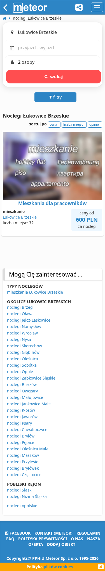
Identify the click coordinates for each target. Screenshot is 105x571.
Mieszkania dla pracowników (52, 203)
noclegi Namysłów (24, 326)
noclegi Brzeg (20, 307)
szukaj (56, 76)
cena (53, 124)
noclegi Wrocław (22, 333)
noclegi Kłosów (21, 410)
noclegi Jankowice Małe (29, 403)
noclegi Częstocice (24, 474)
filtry (57, 97)
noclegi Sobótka (22, 365)
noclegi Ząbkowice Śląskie (31, 378)
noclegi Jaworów (22, 416)
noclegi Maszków (23, 455)
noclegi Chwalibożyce (27, 429)
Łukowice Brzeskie (20, 217)
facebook (19, 533)
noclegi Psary (19, 423)
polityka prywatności (42, 538)
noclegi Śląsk (19, 490)
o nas (77, 538)
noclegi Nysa (19, 339)
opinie (94, 124)
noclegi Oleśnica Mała (27, 448)
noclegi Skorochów (24, 345)
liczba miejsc (73, 124)
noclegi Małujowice (25, 397)
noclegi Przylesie (22, 461)
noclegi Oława (20, 313)
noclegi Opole (20, 371)
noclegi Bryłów (20, 436)
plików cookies (58, 566)
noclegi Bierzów (22, 384)
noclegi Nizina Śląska (27, 496)
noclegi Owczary (22, 391)
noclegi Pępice (20, 442)
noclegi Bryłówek (23, 468)
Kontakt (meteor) (53, 533)
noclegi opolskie (22, 505)
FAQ (10, 538)
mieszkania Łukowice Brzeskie (35, 292)
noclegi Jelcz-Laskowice (28, 320)
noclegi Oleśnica (22, 358)
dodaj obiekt (61, 544)
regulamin (88, 533)
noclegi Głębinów (23, 352)
